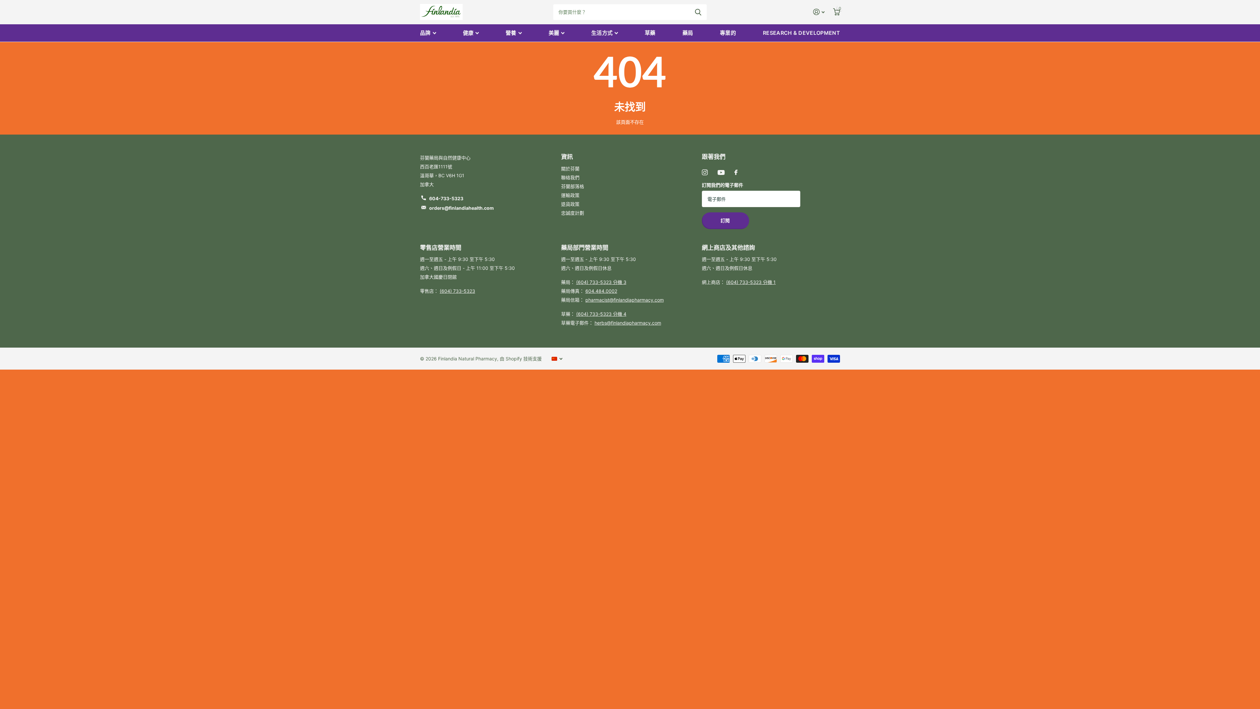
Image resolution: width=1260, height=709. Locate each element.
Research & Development (801, 33)
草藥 (650, 33)
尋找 (698, 12)
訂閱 (726, 220)
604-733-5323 (446, 198)
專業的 (728, 33)
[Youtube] (721, 172)
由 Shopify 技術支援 (521, 358)
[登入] (819, 12)
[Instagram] (705, 172)
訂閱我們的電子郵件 (722, 185)
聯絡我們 (570, 177)
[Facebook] (736, 172)
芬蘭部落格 (572, 186)
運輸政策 (570, 195)
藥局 (687, 33)
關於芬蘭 (570, 168)
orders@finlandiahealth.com (461, 208)
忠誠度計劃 (572, 213)
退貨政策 (570, 204)
